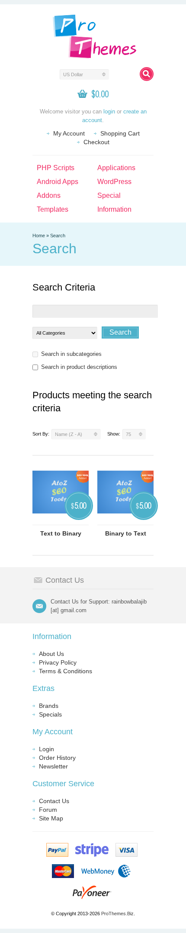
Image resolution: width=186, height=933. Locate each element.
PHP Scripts (55, 167)
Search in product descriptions (79, 367)
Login (46, 749)
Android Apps (57, 181)
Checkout (96, 142)
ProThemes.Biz (117, 913)
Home (38, 235)
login (109, 111)
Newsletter (53, 766)
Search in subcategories (71, 354)
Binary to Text (125, 533)
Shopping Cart (120, 133)
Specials (50, 714)
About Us (51, 653)
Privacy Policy (58, 662)
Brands (48, 705)
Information (114, 209)
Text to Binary (60, 533)
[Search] (147, 74)
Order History (57, 757)
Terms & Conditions (65, 671)
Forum (48, 809)
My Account (69, 133)
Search (57, 235)
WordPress (114, 181)
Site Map (51, 818)
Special (109, 195)
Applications (116, 167)
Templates (52, 209)
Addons (49, 195)
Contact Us (54, 800)
